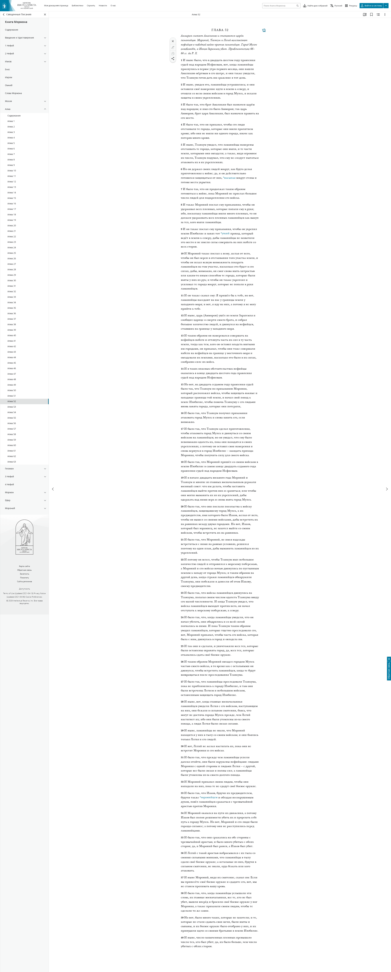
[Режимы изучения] (365, 14)
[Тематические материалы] (264, 30)
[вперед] (387, 489)
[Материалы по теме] (378, 14)
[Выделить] (172, 47)
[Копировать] (172, 53)
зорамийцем (209, 797)
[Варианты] (385, 14)
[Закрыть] (172, 41)
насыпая (230, 178)
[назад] (3, 14)
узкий (226, 233)
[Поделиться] (172, 58)
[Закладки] (371, 14)
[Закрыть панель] (45, 14)
